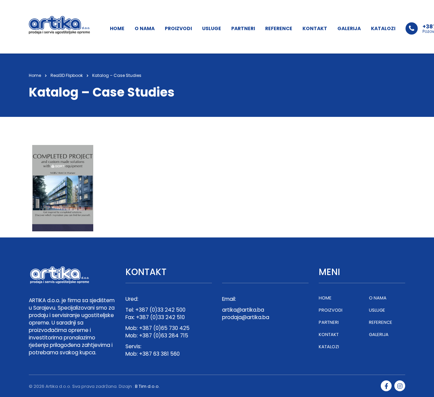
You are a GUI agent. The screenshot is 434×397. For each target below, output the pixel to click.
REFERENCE (278, 28)
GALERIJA (349, 28)
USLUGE (211, 28)
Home (35, 75)
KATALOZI (383, 28)
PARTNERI (243, 28)
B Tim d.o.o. (147, 386)
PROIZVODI (178, 28)
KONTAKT (314, 28)
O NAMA (145, 28)
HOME (117, 28)
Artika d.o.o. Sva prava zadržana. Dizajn (88, 386)
